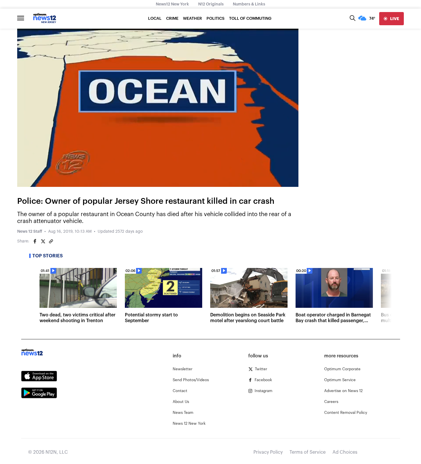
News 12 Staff (29, 232)
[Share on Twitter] (43, 241)
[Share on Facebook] (35, 241)
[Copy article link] (51, 241)
